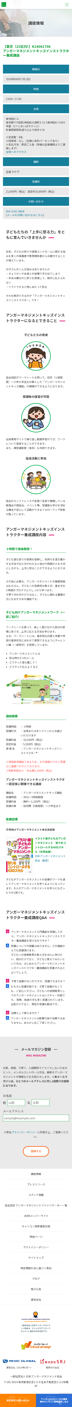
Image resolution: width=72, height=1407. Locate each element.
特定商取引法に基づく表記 (36, 1268)
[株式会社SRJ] (52, 1359)
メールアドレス (13, 1111)
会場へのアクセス (16, 152)
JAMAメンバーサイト (36, 1216)
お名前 (7, 1095)
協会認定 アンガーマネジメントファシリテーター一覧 (36, 1205)
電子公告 (36, 1289)
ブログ (36, 1278)
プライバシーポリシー (24, 1132)
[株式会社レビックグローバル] (19, 1359)
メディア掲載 (36, 1195)
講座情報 (36, 1174)
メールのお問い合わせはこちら (25, 215)
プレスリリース (36, 1184)
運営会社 (36, 1299)
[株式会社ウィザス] (36, 1342)
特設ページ (36, 1237)
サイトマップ (36, 1257)
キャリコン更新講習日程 (36, 1226)
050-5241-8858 (15, 211)
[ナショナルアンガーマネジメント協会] (36, 1312)
